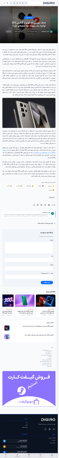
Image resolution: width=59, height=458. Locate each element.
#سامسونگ (51, 197)
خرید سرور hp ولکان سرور (46, 350)
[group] (29, 305)
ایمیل (51, 265)
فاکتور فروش (49, 366)
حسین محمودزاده (45, 31)
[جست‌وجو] (26, 3)
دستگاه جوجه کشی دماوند (46, 359)
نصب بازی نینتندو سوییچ (47, 363)
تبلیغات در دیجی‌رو (51, 438)
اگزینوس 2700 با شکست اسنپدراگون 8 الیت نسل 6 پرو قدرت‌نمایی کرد (38, 326)
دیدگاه (51, 240)
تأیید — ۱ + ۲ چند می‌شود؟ (46, 273)
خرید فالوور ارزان (48, 353)
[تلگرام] (53, 429)
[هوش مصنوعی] (23, 3)
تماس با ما (53, 440)
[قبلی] (7, 291)
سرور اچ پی (49, 358)
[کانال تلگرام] (17, 3)
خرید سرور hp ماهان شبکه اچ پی (45, 361)
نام (52, 256)
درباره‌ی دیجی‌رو (52, 442)
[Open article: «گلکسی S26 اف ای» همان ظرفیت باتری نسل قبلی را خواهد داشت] (7, 336)
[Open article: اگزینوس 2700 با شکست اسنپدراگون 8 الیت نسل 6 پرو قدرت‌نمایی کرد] (7, 328)
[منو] (4, 3)
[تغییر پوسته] (14, 3)
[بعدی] (3, 291)
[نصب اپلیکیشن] (45, 429)
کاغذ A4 (49, 356)
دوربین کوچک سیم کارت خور (46, 355)
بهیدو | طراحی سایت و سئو (46, 364)
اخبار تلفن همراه (29, 17)
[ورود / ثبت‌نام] (11, 3)
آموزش (26, 425)
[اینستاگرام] (49, 429)
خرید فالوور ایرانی (48, 351)
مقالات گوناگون (25, 427)
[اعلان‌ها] (20, 3)
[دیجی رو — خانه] (49, 3)
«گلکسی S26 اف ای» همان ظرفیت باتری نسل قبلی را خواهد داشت (39, 335)
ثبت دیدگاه (47, 283)
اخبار (27, 422)
